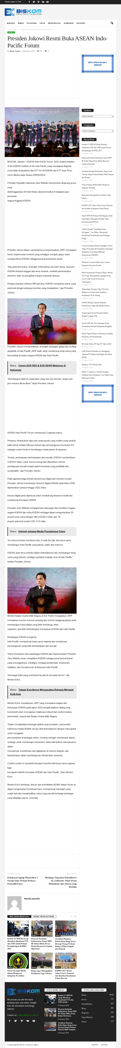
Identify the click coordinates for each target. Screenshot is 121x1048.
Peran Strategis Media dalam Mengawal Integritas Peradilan (16, 973)
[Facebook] (29, 2)
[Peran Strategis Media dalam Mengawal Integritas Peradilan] (18, 961)
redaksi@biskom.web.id (28, 1015)
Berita (21, 23)
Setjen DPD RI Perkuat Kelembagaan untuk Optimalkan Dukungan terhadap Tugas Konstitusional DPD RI (97, 219)
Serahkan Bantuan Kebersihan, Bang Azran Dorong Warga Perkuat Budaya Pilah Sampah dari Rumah (65, 944)
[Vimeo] (38, 2)
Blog (84, 1008)
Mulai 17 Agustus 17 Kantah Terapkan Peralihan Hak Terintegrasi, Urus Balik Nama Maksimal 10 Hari (97, 375)
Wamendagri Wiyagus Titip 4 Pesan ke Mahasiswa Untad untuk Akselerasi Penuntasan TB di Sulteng (95, 292)
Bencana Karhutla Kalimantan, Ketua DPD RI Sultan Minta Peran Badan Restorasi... (67, 1012)
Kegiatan (81, 23)
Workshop (69, 23)
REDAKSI (95, 1045)
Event (84, 999)
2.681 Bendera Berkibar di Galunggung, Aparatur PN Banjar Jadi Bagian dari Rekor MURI (97, 354)
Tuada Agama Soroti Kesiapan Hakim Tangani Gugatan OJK (95, 314)
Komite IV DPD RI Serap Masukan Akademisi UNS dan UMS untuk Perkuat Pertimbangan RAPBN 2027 (17, 944)
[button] (112, 23)
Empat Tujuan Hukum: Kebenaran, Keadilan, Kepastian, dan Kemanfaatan (97, 335)
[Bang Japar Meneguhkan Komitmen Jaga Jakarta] (42, 961)
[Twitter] (34, 2)
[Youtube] (47, 2)
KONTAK (104, 1045)
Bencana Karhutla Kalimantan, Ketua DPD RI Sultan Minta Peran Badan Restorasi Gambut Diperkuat (41, 944)
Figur (42, 23)
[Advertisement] (42, 76)
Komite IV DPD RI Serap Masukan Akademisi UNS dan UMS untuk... (66, 998)
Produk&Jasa (54, 23)
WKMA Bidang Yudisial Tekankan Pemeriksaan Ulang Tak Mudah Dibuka (95, 304)
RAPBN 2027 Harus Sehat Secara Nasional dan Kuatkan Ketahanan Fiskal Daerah (97, 207)
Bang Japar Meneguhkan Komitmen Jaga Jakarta (96, 196)
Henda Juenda (15, 51)
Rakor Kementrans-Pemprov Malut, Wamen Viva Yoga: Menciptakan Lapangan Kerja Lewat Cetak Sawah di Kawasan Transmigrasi (97, 277)
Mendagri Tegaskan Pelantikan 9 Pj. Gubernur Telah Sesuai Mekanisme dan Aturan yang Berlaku (61, 882)
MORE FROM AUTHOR (43, 916)
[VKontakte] (43, 2)
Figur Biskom (87, 1017)
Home (9, 29)
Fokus (84, 1022)
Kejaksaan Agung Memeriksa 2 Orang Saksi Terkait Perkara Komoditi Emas (22, 880)
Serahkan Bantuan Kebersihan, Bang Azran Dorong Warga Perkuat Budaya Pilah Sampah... (67, 1026)
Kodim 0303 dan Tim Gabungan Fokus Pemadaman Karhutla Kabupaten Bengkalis (97, 324)
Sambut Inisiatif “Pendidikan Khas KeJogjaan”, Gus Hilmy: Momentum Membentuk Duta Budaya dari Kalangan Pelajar (96, 234)
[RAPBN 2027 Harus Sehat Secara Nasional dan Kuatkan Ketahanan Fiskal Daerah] (66, 961)
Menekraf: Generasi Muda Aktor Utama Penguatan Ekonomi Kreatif (96, 263)
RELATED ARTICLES (19, 916)
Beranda (11, 23)
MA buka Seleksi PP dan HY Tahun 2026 (96, 344)
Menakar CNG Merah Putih (91, 365)
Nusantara (32, 23)
